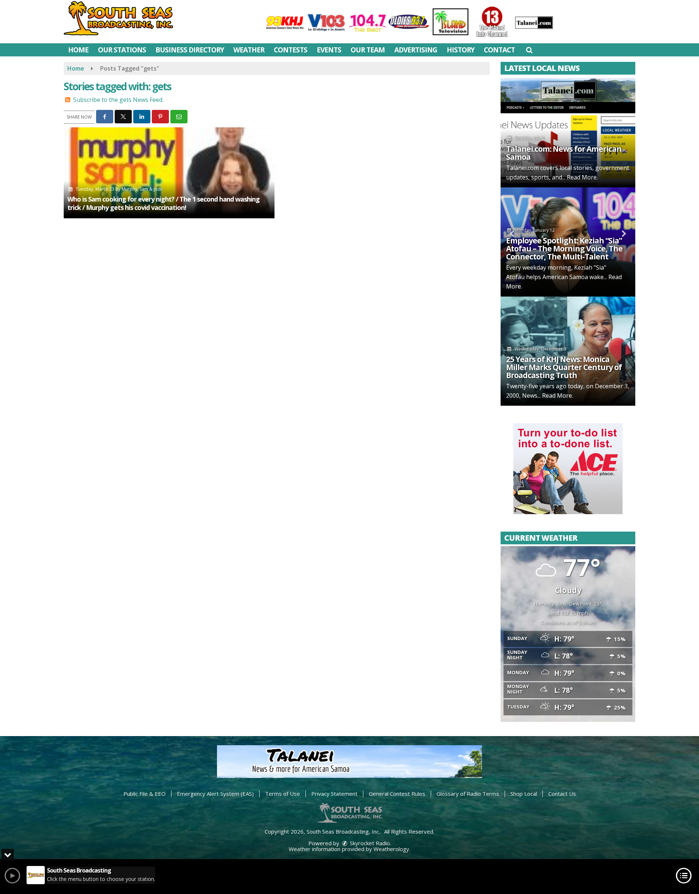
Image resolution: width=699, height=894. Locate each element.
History (460, 50)
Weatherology (391, 849)
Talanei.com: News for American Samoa (563, 153)
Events (329, 50)
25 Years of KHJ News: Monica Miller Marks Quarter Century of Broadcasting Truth (564, 367)
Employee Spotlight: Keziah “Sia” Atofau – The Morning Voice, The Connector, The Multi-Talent (564, 248)
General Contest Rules (397, 793)
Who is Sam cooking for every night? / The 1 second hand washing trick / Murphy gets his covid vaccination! (163, 203)
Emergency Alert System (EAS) (215, 793)
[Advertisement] (568, 468)
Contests (290, 50)
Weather (248, 50)
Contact (499, 50)
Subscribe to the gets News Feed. (118, 100)
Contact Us (562, 793)
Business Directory (189, 50)
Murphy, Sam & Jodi (142, 189)
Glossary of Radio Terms (468, 793)
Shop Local (523, 793)
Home (78, 50)
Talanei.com (522, 168)
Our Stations (122, 50)
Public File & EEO (144, 793)
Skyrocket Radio (369, 843)
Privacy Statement (334, 793)
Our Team (368, 50)
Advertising (415, 50)
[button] (529, 50)
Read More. (582, 177)
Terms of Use (282, 793)
